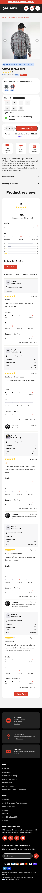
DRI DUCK (19, 872)
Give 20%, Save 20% (10, 817)
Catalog (5, 810)
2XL (7, 108)
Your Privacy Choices (12, 879)
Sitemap (5, 813)
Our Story (5, 800)
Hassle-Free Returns (9, 779)
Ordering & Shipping (9, 776)
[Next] (37, 40)
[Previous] (5, 40)
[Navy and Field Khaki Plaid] (12, 86)
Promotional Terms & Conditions (14, 790)
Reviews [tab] (9, 261)
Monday (12, 119)
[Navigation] (37, 8)
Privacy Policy (15, 877)
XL (28, 103)
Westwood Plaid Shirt (23, 17)
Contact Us (6, 769)
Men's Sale (11, 17)
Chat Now (17, 724)
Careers (5, 820)
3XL (14, 108)
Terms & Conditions (27, 877)
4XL (21, 108)
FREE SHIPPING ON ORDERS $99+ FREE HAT (19, 64)
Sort (18, 275)
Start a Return (7, 783)
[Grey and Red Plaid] (6, 86)
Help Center (19, 739)
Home (4, 17)
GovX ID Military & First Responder (15, 803)
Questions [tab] (20, 261)
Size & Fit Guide (8, 786)
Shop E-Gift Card (8, 807)
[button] (21, 244)
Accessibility (6, 877)
